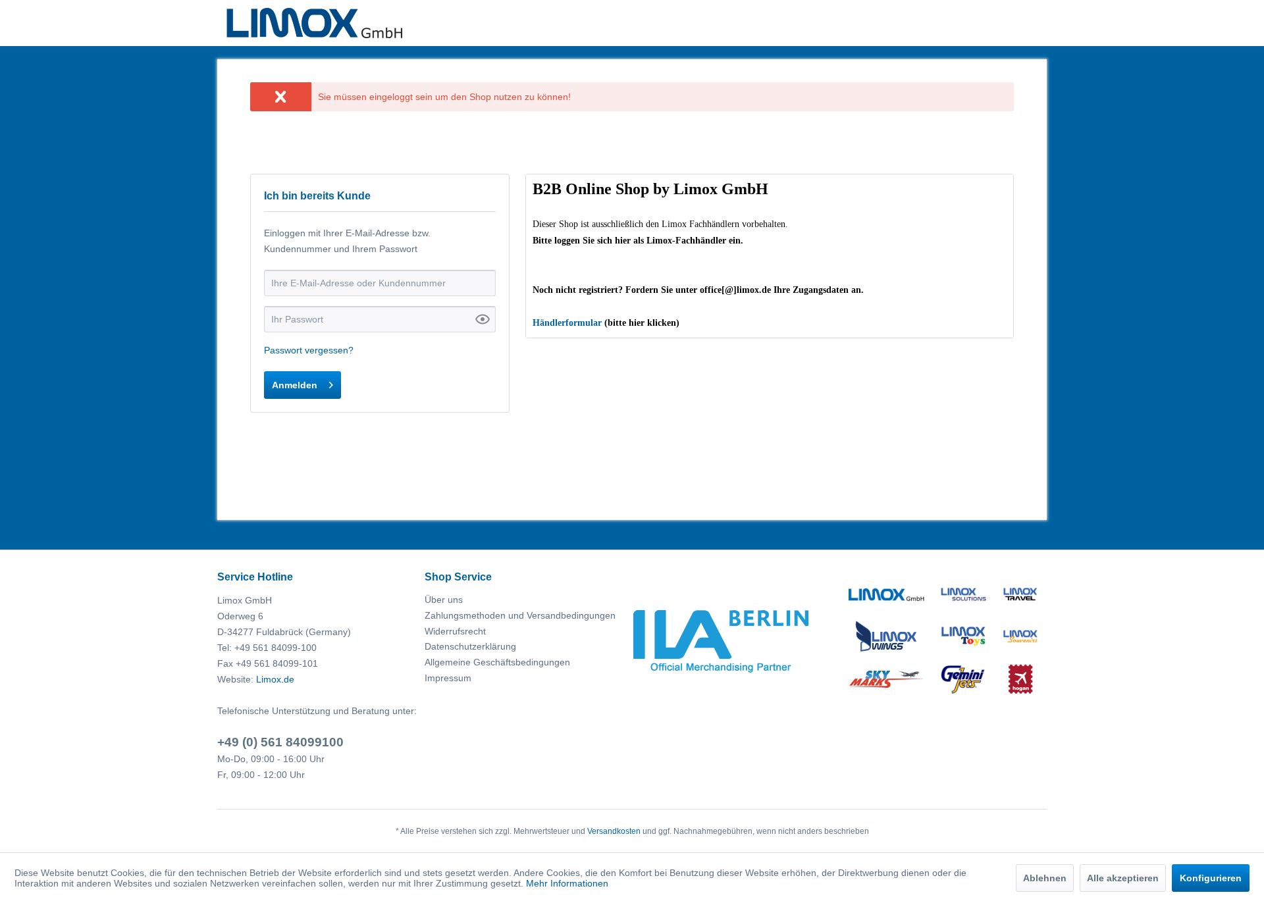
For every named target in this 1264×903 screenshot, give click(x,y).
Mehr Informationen (567, 883)
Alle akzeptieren (1123, 878)
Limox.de (275, 679)
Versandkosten (614, 831)
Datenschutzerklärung (470, 646)
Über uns (444, 599)
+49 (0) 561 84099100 (280, 742)
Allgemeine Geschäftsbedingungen (497, 662)
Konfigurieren (1211, 878)
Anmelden (294, 385)
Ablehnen (1044, 878)
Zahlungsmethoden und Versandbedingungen (520, 615)
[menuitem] (525, 600)
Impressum (448, 678)
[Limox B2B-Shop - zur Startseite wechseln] (314, 23)
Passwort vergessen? (309, 350)
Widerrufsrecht (455, 631)
